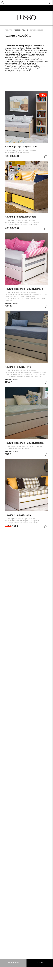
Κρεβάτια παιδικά (21, 30)
